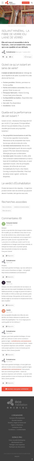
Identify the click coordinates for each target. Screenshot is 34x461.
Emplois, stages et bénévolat (17, 422)
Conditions (11, 429)
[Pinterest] (23, 408)
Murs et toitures (7, 207)
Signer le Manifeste (17, 425)
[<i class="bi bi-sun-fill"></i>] (32, 459)
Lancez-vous (25, 2)
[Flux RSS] (26, 408)
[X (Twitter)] (20, 408)
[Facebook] (8, 408)
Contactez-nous (17, 427)
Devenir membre (17, 420)
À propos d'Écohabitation (17, 418)
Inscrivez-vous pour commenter (17, 389)
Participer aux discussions (17, 447)
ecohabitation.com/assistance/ (21, 341)
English (17, 456)
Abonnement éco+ (17, 442)
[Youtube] (11, 408)
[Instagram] (14, 408)
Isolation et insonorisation (21, 207)
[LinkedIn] (17, 408)
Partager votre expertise (17, 444)
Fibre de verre (6, 210)
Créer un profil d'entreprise (17, 440)
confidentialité (21, 429)
